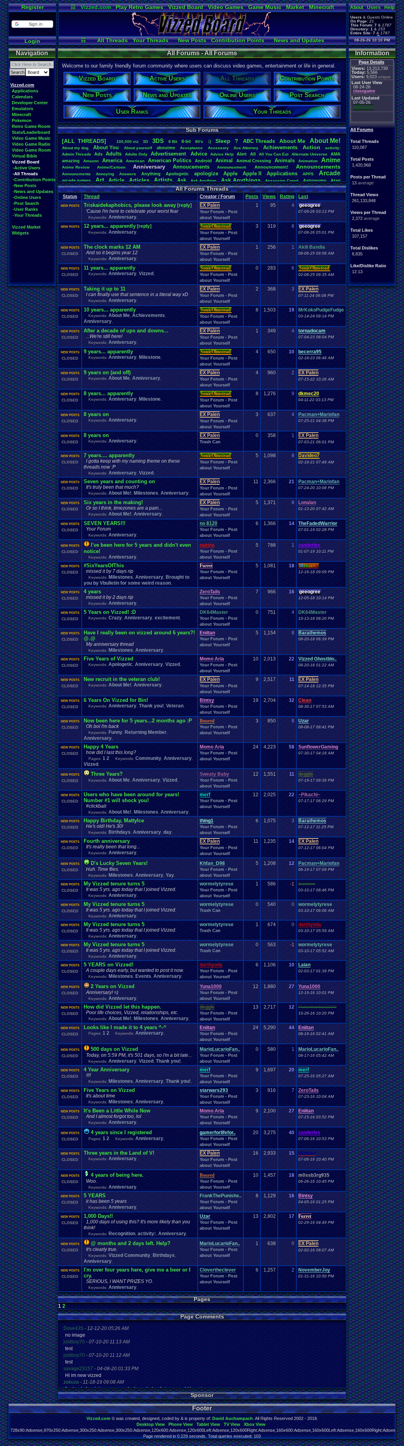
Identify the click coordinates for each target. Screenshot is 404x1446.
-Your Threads (27, 215)
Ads (98, 154)
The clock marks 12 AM (112, 247)
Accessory (218, 148)
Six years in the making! (113, 502)
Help (389, 7)
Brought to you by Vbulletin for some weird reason (136, 580)
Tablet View (208, 1424)
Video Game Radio (31, 144)
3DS (158, 140)
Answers (127, 174)
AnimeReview (76, 167)
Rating (287, 196)
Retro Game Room (31, 126)
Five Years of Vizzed (108, 659)
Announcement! (271, 167)
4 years (92, 592)
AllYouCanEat (273, 154)
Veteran (174, 706)
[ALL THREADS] (84, 141)
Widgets (20, 233)
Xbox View (255, 1424)
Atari (335, 180)
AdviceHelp (222, 154)
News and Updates (299, 40)
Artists (163, 179)
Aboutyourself (138, 148)
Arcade (329, 173)
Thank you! (151, 706)
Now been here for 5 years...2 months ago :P (138, 721)
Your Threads (150, 40)
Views (269, 196)
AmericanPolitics (169, 160)
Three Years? (107, 774)
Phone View (180, 1424)
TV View (232, 1424)
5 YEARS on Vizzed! (108, 965)
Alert (242, 154)
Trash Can (210, 441)
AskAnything (203, 180)
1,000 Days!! (98, 1216)
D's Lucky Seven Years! (119, 863)
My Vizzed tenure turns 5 (114, 884)
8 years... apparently (108, 393)
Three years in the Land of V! (119, 1153)
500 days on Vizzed (114, 1049)
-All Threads (25, 173)
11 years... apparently (109, 268)
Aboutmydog (75, 148)
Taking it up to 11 (104, 289)
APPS (308, 174)
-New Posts (24, 185)
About (356, 7)
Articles (139, 180)
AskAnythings (241, 180)
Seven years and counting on (119, 481)
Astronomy (314, 180)
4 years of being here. (117, 1175)
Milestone (150, 357)
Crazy (115, 618)
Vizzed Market (26, 227)
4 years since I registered (121, 1132)
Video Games (225, 7)
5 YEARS (95, 1195)
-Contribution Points (34, 179)
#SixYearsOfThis (104, 565)
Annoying (105, 174)
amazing (71, 160)
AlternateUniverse (309, 154)
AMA (335, 154)
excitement (167, 618)
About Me (119, 315)
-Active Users (26, 167)
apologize (206, 173)
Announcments (76, 174)
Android (203, 160)
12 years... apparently (110, 226)
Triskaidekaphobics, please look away (130, 205)
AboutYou (106, 147)
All (253, 154)
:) (209, 141)
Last (303, 196)
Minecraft (321, 7)
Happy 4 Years (101, 747)
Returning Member (145, 732)
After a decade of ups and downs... (126, 331)
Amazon (91, 161)
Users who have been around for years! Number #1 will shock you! (131, 797)
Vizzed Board (185, 7)
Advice (199, 154)
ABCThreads (259, 141)
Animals (285, 160)
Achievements (280, 147)
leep (222, 141)
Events (143, 976)
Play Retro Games (139, 7)
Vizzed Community (129, 1255)
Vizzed (146, 273)
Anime (330, 160)
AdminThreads (76, 154)
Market (295, 7)
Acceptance (191, 148)
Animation (308, 161)
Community (148, 758)
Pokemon (22, 120)
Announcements (318, 166)
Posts (251, 196)
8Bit (172, 141)
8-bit (186, 141)
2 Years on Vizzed (113, 986)
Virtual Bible (24, 156)
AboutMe (292, 141)
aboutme (166, 147)
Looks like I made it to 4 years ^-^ (125, 1027)
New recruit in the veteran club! (122, 679)
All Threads (112, 40)
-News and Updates (33, 191)
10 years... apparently (110, 310)
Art (99, 179)
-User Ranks (25, 209)
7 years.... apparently (109, 455)
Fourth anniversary (107, 841)
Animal (224, 160)
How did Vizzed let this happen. (122, 1007)
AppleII (252, 173)
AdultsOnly (136, 154)
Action (311, 147)
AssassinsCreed (281, 180)
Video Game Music (31, 138)
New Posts (192, 40)
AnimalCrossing (253, 160)
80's (199, 141)
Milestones (146, 493)
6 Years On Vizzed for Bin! (116, 700)
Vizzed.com (95, 7)
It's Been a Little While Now (117, 1111)
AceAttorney (246, 148)
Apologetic (177, 173)
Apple (230, 173)
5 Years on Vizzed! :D (110, 612)
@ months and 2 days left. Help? (130, 1243)
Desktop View (151, 1424)
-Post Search (26, 203)
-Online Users (27, 197)
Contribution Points (237, 40)
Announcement (232, 167)
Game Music (264, 7)
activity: (332, 148)
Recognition (121, 1233)
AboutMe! (325, 140)
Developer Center (30, 102)
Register (32, 7)
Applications (25, 90)
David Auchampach (232, 1418)
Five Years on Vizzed (109, 1090)
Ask (181, 180)
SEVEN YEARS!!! (104, 523)
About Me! (119, 493)
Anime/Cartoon (111, 167)
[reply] (184, 205)
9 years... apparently (108, 351)
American (135, 161)
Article (116, 180)
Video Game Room (31, 150)
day (167, 832)
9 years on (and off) (107, 372)
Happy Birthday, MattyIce (114, 820)
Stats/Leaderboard (31, 132)
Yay (170, 875)
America (112, 160)
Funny (115, 732)
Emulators (22, 108)
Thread (91, 196)
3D (145, 141)
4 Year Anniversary (106, 1070)
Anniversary (122, 217)
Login (32, 41)
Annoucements (191, 167)
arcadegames (76, 180)
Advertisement (169, 154)
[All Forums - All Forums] (202, 34)
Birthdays (119, 832)
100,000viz (127, 141)
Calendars (22, 96)
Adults (114, 154)
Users (374, 7)
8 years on (96, 414)
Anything (151, 173)
